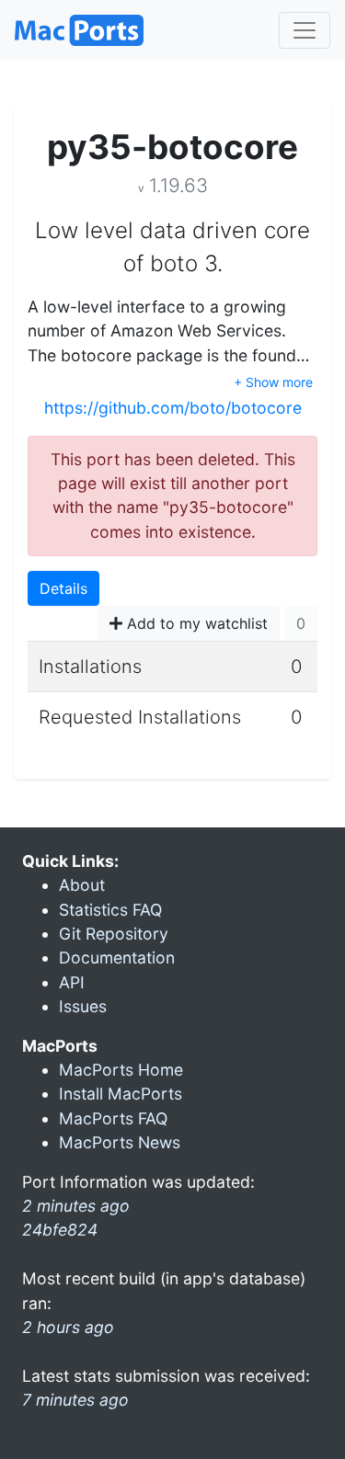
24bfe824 (60, 1229)
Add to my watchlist (195, 623)
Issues (83, 1006)
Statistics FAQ (110, 909)
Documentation (117, 957)
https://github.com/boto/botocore (173, 407)
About (82, 885)
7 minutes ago (75, 1399)
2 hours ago (68, 1327)
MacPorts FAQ (113, 1118)
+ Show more (273, 382)
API (72, 982)
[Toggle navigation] (304, 30)
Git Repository (113, 933)
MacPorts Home (121, 1069)
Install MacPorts (120, 1093)
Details (63, 588)
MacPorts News (119, 1142)
